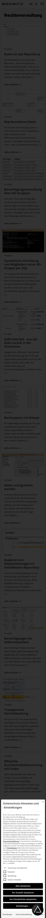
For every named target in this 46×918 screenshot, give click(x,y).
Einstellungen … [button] (23, 906)
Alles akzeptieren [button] (23, 886)
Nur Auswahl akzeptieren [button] (23, 892)
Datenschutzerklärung (11, 841)
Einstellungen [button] (12, 848)
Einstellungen (7, 914)
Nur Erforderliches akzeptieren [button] (23, 899)
